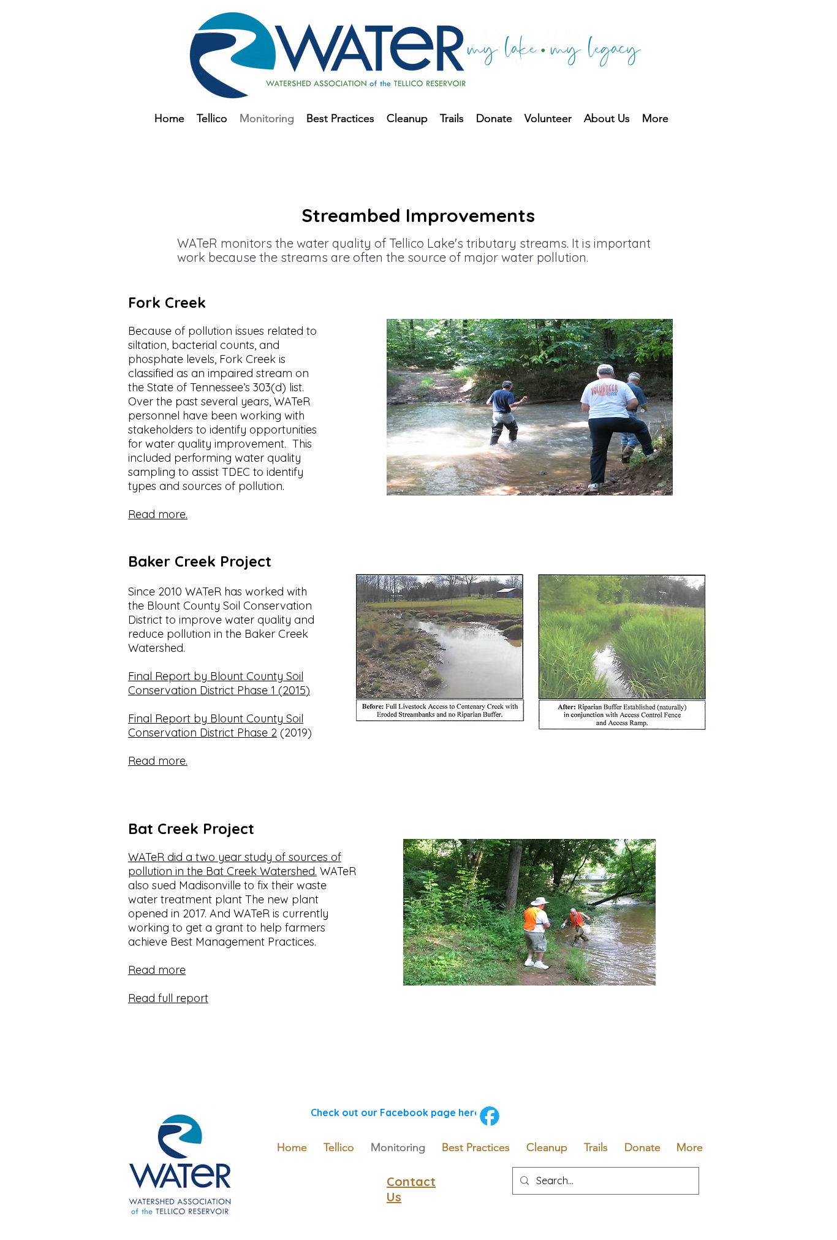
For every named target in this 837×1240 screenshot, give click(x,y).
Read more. (157, 761)
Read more (157, 970)
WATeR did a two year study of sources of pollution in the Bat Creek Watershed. (234, 864)
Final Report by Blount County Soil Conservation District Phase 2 (215, 725)
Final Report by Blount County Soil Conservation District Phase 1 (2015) (219, 683)
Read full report (168, 998)
